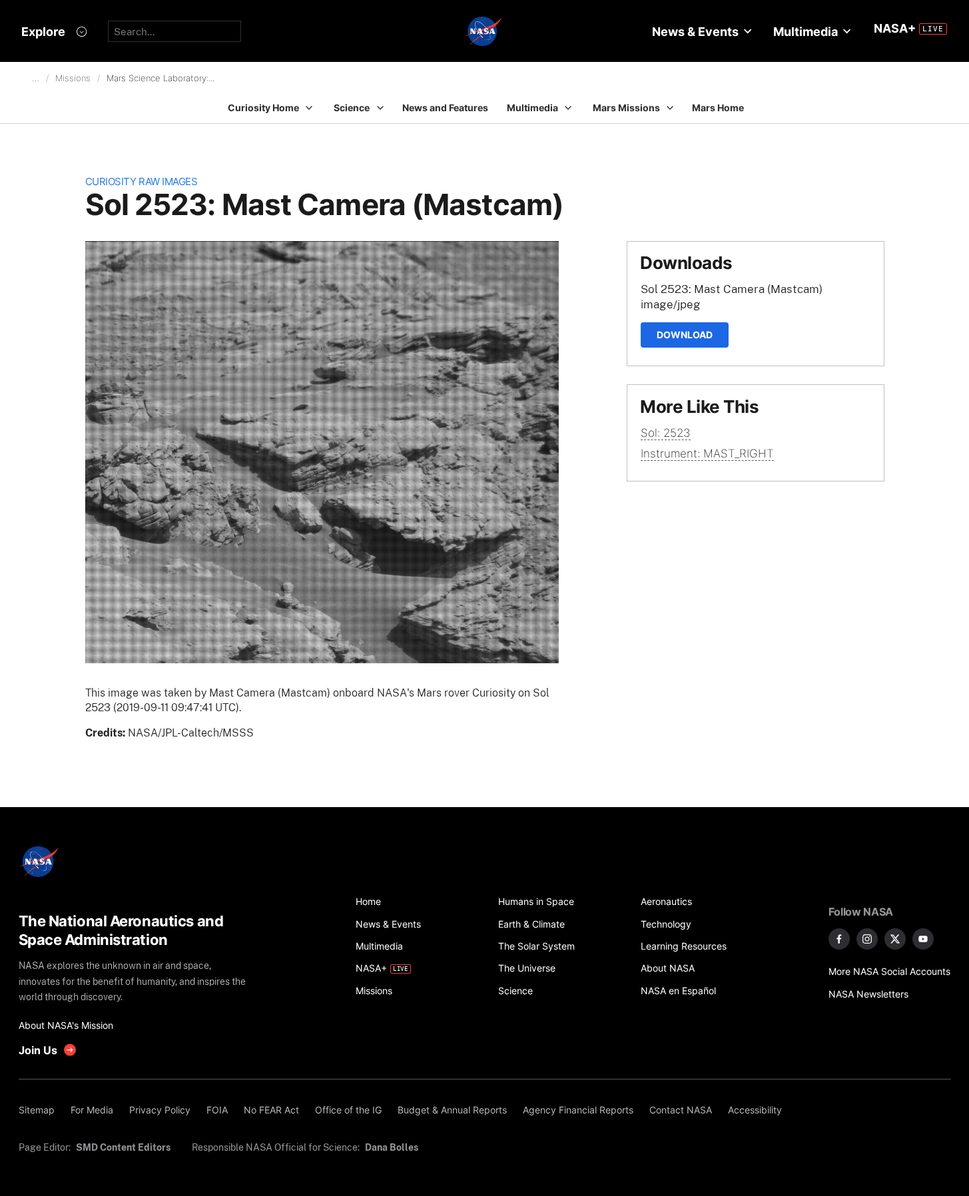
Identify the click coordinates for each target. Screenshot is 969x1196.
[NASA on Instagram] (867, 939)
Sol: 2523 (666, 433)
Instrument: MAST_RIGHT (707, 453)
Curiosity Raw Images (141, 181)
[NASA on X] (895, 939)
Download (685, 334)
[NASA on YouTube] (923, 939)
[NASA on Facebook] (839, 939)
